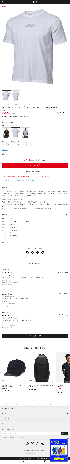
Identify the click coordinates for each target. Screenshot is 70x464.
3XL (30, 144)
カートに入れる (34, 165)
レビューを (35, 336)
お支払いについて (6, 180)
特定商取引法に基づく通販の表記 (31, 450)
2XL (24, 144)
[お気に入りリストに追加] (25, 381)
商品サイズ (5, 149)
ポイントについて (30, 180)
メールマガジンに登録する (9, 429)
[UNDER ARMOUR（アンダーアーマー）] (35, 2)
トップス (31, 104)
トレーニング (24, 104)
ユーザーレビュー (34, 263)
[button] (67, 44)
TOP (3, 404)
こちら (18, 230)
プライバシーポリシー (16, 437)
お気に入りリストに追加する (34, 171)
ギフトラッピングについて (18, 180)
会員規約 (43, 450)
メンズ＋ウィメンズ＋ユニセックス (10, 104)
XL (18, 144)
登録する (64, 433)
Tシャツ (45, 404)
